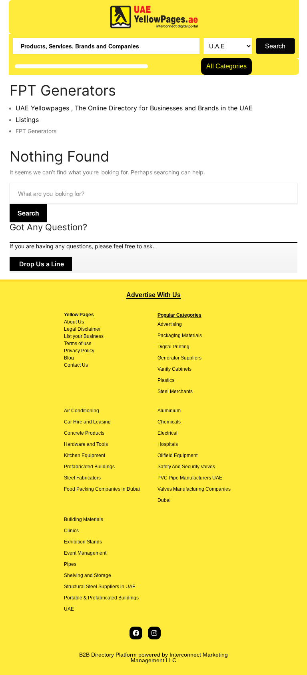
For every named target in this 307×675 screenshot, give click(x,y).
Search (275, 45)
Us (80, 322)
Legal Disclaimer (82, 329)
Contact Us (76, 365)
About (70, 322)
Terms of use (78, 343)
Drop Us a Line (41, 264)
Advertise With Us (153, 295)
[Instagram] (154, 633)
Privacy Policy (79, 350)
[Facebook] (136, 633)
